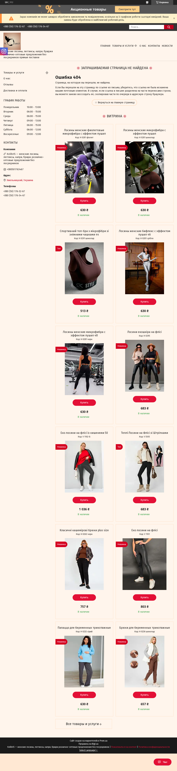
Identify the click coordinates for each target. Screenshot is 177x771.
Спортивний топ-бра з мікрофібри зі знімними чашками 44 (84, 232)
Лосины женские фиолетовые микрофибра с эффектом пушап (84, 132)
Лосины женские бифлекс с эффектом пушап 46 (144, 232)
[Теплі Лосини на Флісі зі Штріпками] (144, 467)
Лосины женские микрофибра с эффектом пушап (144, 132)
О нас (142, 45)
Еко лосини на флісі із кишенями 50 (84, 432)
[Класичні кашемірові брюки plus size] (84, 564)
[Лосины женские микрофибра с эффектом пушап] (144, 167)
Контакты (154, 45)
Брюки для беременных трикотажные (144, 627)
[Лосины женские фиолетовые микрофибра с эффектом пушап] (84, 167)
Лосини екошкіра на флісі (144, 332)
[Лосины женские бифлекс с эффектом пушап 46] (144, 268)
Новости (167, 45)
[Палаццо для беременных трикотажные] (84, 661)
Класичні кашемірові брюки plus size (84, 530)
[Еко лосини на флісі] (144, 564)
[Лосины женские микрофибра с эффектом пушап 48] (84, 369)
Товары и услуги (123, 45)
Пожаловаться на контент (124, 747)
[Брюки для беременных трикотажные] (144, 661)
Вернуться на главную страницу (116, 102)
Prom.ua (103, 741)
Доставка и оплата (15, 90)
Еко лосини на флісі (144, 530)
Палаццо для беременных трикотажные (84, 627)
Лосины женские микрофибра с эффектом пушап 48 (84, 333)
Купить (84, 200)
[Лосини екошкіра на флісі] (144, 366)
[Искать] (169, 27)
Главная (105, 45)
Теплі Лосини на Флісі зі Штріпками (144, 432)
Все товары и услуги (82, 724)
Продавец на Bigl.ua (88, 744)
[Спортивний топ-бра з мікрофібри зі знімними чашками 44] (84, 268)
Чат (165, 762)
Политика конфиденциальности (154, 747)
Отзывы (8, 84)
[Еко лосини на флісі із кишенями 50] (84, 467)
